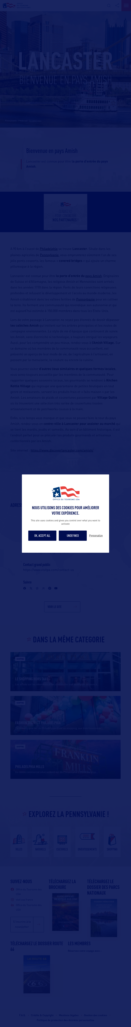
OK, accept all (42, 535)
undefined (73, 535)
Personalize (96, 535)
